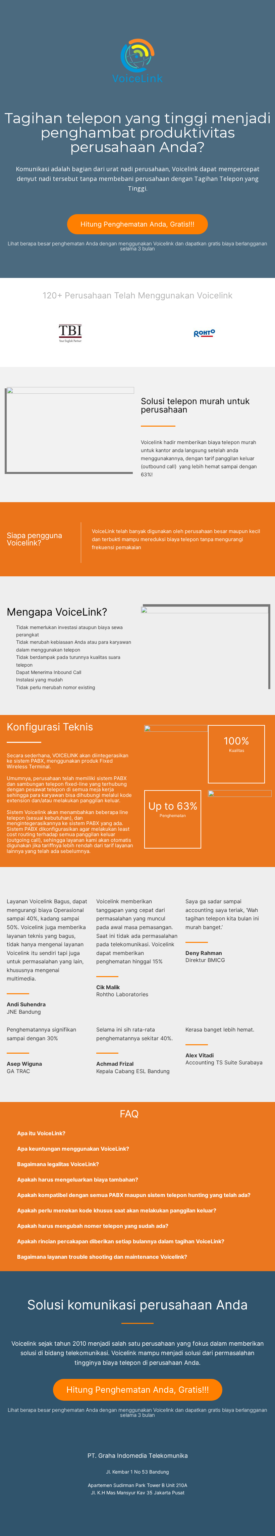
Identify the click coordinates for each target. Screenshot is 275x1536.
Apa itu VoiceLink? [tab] (41, 1133)
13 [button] (141, 355)
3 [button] (73, 355)
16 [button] (161, 355)
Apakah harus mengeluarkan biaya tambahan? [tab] (77, 1179)
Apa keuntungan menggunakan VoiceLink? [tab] (73, 1148)
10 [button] (120, 355)
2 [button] (67, 355)
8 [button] (107, 355)
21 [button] (194, 355)
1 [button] (60, 355)
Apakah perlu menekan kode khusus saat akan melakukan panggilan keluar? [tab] (116, 1210)
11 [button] (127, 355)
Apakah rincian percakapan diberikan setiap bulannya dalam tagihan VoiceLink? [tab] (120, 1241)
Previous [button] (13, 333)
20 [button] (187, 355)
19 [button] (181, 355)
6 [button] (94, 355)
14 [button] (147, 355)
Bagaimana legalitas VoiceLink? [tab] (58, 1164)
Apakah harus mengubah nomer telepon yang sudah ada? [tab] (92, 1225)
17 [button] (167, 355)
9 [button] (114, 355)
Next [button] (261, 333)
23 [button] (208, 355)
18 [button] (174, 355)
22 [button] (201, 355)
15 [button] (154, 355)
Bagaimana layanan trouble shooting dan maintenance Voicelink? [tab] (102, 1256)
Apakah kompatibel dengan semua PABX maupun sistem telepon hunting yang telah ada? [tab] (134, 1195)
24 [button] (214, 355)
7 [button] (100, 355)
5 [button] (87, 355)
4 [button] (80, 355)
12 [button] (134, 355)
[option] (70, 333)
